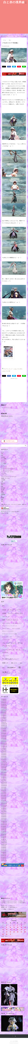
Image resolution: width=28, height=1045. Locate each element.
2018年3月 (3, 855)
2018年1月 (3, 859)
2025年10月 (4, 709)
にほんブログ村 (6, 371)
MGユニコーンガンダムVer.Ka (7, 631)
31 (10, 934)
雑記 (2, 501)
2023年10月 (4, 746)
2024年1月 (3, 741)
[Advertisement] (14, 19)
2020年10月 (4, 805)
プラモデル (3, 473)
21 (25, 929)
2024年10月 (4, 727)
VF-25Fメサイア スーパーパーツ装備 (9, 633)
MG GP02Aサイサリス (17, 623)
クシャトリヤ (17, 636)
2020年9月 (3, 806)
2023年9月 (3, 748)
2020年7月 (3, 810)
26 (17, 931)
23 (6, 931)
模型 (2, 491)
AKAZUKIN (22, 902)
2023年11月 (4, 745)
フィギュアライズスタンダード (8, 468)
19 (17, 929)
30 (6, 934)
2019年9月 (3, 826)
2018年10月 (4, 844)
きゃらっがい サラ (7, 636)
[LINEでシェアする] (24, 66)
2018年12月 (4, 841)
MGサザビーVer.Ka (5, 628)
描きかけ (3, 483)
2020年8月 (3, 808)
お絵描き (3, 457)
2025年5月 (3, 717)
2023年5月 (3, 754)
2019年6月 (3, 831)
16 (6, 929)
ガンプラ (3, 460)
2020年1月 (3, 819)
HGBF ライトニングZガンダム (12, 613)
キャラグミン (4, 462)
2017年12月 (4, 860)
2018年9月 (3, 846)
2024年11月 (4, 725)
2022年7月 (3, 771)
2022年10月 (4, 766)
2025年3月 (3, 720)
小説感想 (3, 479)
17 (10, 929)
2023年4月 (3, 756)
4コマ (2, 452)
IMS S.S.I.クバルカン (10, 620)
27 (21, 931)
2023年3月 (3, 758)
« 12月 (2, 936)
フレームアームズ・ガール (7, 471)
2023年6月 (3, 753)
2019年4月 (3, 834)
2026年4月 (3, 701)
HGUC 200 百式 (6, 616)
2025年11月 (4, 707)
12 (17, 927)
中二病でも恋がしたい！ (10, 659)
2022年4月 (3, 776)
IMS (2, 453)
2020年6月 (3, 811)
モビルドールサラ (5, 655)
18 (14, 929)
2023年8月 (3, 749)
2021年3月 (3, 797)
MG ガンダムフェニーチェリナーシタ (9, 625)
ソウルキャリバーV (7, 407)
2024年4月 (3, 736)
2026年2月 (3, 702)
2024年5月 (3, 735)
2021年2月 (3, 798)
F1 (3, 606)
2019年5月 (3, 832)
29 (3, 934)
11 (14, 927)
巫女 (3, 667)
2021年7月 (3, 790)
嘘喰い (21, 663)
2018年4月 (3, 854)
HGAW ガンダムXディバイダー (11, 610)
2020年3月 (3, 816)
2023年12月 (4, 743)
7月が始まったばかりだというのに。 (9, 901)
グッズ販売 (3, 463)
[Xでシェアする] (4, 66)
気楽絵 (2, 492)
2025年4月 (3, 718)
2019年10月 (4, 824)
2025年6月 (3, 715)
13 (21, 927)
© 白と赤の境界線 (14, 1041)
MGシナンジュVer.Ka (16, 628)
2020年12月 (4, 802)
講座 (2, 499)
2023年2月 (3, 759)
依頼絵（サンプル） (5, 478)
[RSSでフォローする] (15, 1036)
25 (14, 931)
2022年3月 (3, 777)
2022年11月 (4, 764)
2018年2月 (3, 857)
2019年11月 (4, 823)
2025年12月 (4, 705)
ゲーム (4, 40)
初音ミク (5, 663)
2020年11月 (4, 803)
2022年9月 (3, 767)
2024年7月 (3, 731)
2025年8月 (3, 712)
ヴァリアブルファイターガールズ (8, 476)
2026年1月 (3, 704)
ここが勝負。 (4, 909)
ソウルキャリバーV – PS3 (8, 358)
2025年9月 (3, 710)
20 (21, 929)
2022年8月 (3, 769)
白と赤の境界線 (14, 2)
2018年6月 (3, 850)
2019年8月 (3, 828)
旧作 (2, 486)
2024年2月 (3, 740)
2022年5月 (3, 774)
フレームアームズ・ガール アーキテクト (13, 644)
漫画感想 (3, 494)
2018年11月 (4, 842)
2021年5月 (3, 793)
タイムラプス (4, 466)
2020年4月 (3, 815)
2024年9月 (3, 728)
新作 (2, 484)
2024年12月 (4, 723)
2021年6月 (3, 792)
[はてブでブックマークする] (14, 66)
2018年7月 (3, 849)
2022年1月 (3, 780)
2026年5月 (3, 699)
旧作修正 (3, 488)
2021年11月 (4, 784)
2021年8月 (3, 789)
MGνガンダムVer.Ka (6, 623)
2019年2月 (3, 837)
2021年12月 (4, 782)
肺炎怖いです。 (4, 905)
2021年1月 (3, 800)
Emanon (16, 1042)
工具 (2, 481)
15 (3, 929)
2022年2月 (3, 779)
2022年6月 (3, 772)
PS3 (10, 40)
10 (10, 927)
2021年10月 (4, 785)
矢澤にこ (6, 672)
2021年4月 (3, 795)
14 (25, 927)
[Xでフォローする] (12, 1036)
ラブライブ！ (4, 475)
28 (25, 931)
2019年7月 (3, 829)
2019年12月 (4, 821)
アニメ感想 (3, 458)
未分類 (2, 489)
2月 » (6, 936)
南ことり (14, 663)
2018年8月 (3, 847)
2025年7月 (3, 714)
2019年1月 (3, 839)
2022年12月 (4, 762)
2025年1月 (3, 722)
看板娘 (2, 497)
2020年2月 (3, 818)
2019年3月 (3, 836)
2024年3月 (3, 738)
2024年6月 (3, 733)
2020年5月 (3, 813)
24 (10, 931)
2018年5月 (3, 852)
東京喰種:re (11, 667)
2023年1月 (3, 761)
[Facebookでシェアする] (9, 66)
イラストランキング (5, 509)
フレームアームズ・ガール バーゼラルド (13, 651)
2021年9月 (3, 787)
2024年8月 (3, 730)
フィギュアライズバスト (6, 470)
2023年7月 (3, 751)
